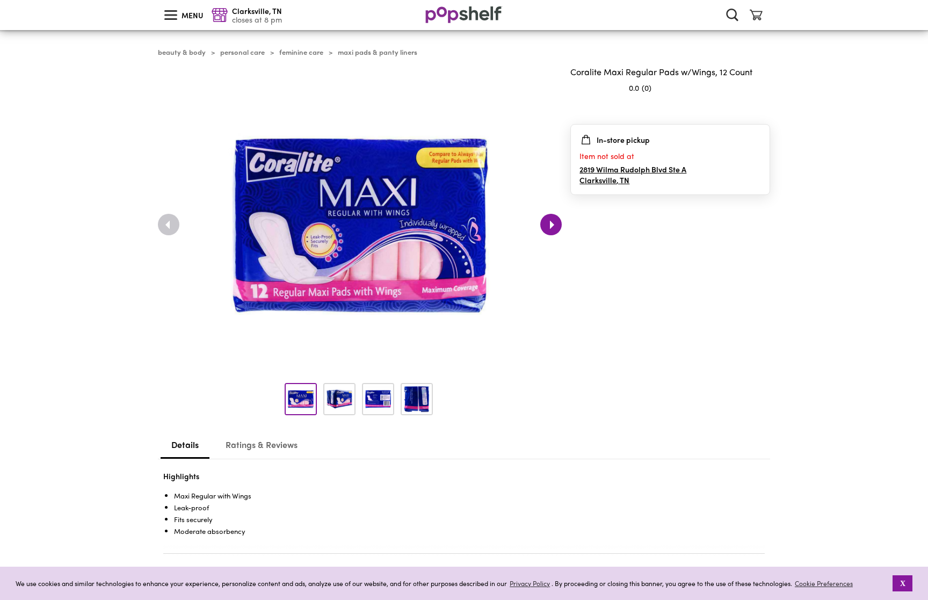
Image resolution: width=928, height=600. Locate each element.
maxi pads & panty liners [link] (377, 52)
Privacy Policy (530, 583)
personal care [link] (242, 52)
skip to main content (4, 0)
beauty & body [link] (182, 52)
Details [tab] (185, 444)
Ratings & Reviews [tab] (262, 444)
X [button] (902, 583)
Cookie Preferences (824, 583)
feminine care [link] (301, 52)
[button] (885, 583)
